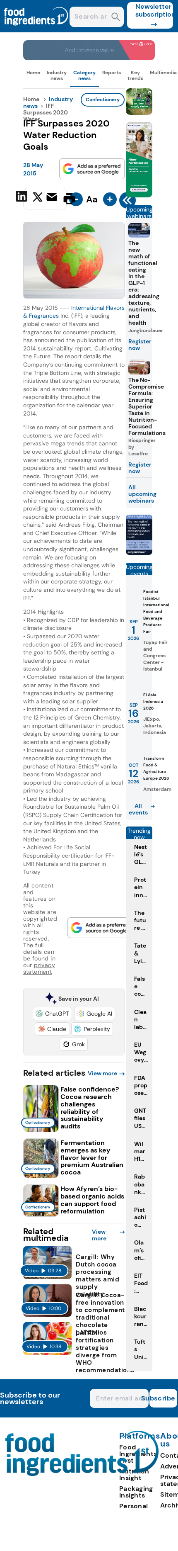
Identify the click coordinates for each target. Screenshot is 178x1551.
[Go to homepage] (82, 1474)
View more (102, 1073)
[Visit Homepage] (36, 30)
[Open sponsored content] (89, 58)
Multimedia (163, 72)
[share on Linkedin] (22, 198)
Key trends (135, 75)
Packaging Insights (136, 1492)
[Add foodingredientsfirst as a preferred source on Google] (92, 168)
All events (138, 809)
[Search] (115, 18)
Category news (84, 75)
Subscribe (162, 1398)
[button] (52, 1013)
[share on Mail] (53, 198)
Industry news (57, 75)
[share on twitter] (38, 198)
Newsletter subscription (154, 10)
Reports (111, 72)
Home (33, 72)
